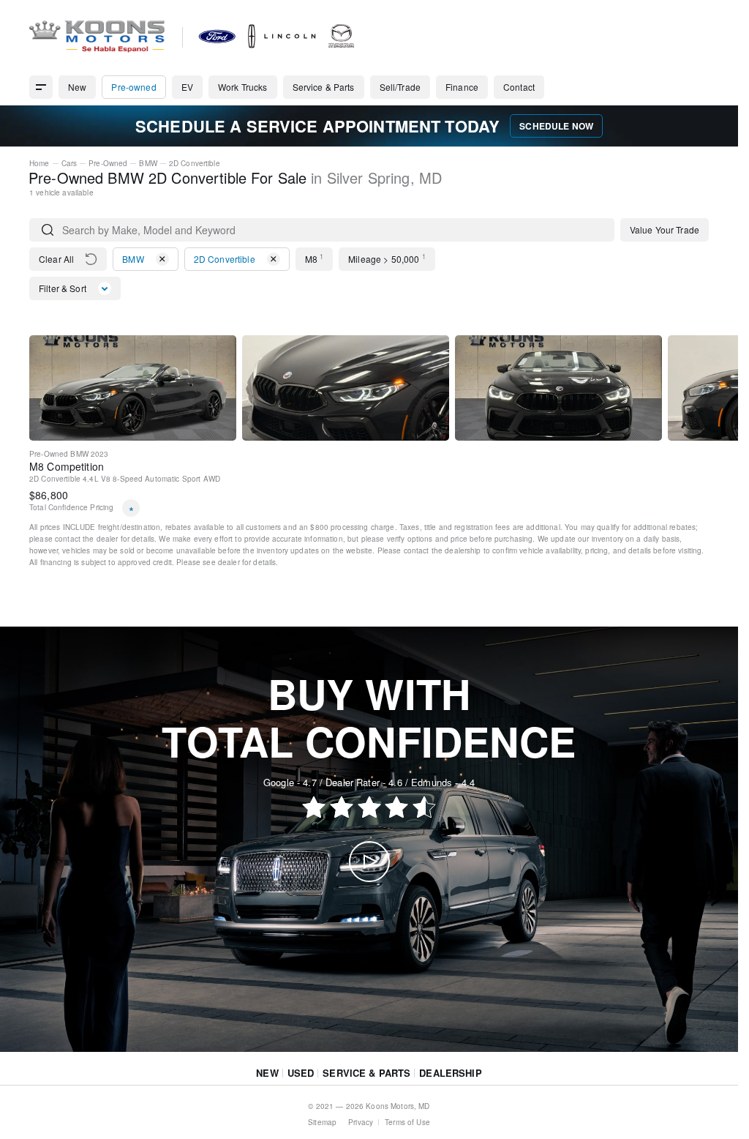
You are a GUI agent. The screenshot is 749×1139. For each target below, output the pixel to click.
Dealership (450, 1073)
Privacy (360, 1122)
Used (301, 1073)
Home (39, 163)
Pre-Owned (108, 163)
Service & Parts (366, 1073)
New (267, 1073)
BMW (148, 163)
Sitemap (322, 1122)
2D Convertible (194, 163)
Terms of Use (407, 1122)
